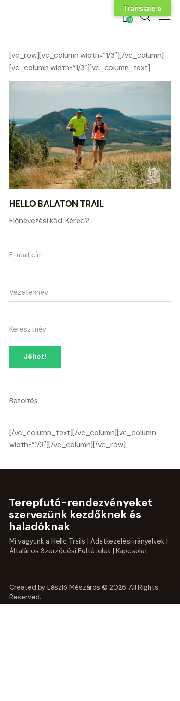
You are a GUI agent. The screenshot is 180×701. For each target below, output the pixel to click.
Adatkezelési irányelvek (127, 541)
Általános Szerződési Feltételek (60, 551)
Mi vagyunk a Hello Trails (47, 541)
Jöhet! (35, 356)
